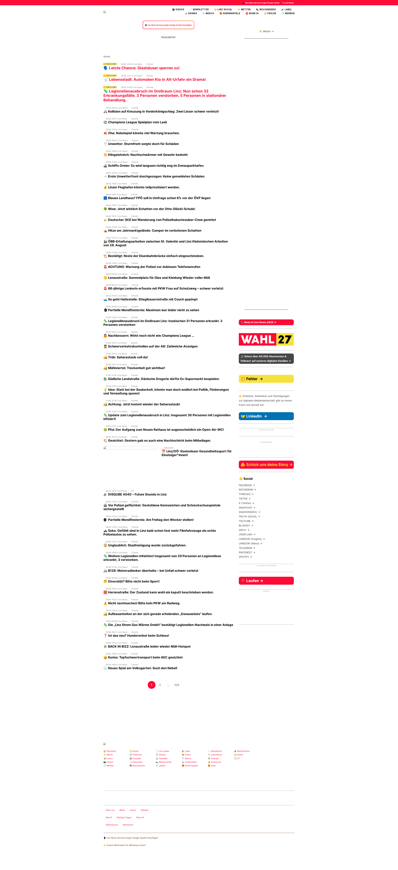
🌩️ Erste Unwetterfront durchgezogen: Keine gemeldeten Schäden (153, 176)
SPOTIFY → (245, 556)
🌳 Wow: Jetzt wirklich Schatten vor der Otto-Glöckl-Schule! (149, 209)
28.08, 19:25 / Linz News (116, 183)
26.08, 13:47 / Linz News (116, 501)
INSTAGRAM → (247, 489)
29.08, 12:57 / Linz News (131, 76)
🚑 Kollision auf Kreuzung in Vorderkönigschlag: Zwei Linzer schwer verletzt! (161, 111)
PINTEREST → (247, 552)
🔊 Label (286, 9)
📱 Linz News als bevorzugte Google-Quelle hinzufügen (130, 838)
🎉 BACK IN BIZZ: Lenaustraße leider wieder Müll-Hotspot (147, 646)
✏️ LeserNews (288, 3)
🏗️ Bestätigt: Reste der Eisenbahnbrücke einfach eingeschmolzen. (153, 256)
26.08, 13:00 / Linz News (116, 527)
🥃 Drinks (191, 13)
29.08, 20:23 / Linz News (116, 108)
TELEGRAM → (247, 547)
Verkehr (134, 332)
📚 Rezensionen (137, 765)
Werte (122, 810)
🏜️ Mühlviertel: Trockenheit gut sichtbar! (134, 368)
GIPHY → (244, 530)
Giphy (140, 782)
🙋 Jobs (212, 765)
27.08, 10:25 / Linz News (116, 400)
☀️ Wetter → (266, 31)
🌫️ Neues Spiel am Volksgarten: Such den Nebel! (140, 668)
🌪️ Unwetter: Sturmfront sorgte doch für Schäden (141, 144)
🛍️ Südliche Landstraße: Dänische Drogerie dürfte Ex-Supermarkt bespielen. (161, 379)
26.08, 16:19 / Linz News (116, 437)
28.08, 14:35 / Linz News (116, 238)
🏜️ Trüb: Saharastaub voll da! (125, 357)
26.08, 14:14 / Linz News (116, 491)
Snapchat (143, 56)
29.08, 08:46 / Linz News (116, 151)
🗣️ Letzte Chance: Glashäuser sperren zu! (141, 68)
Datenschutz (112, 824)
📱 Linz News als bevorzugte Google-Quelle (261, 3)
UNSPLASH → (247, 534)
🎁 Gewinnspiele (229, 13)
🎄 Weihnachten (242, 751)
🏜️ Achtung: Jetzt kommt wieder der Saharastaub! (141, 404)
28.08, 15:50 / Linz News (116, 205)
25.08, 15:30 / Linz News (116, 588)
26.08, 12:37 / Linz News (116, 541)
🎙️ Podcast (213, 758)
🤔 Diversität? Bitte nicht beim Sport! (131, 581)
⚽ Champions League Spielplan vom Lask (135, 122)
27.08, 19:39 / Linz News (116, 317)
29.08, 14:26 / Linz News (131, 64)
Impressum (128, 824)
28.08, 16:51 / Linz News (116, 194)
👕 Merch (208, 13)
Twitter (133, 56)
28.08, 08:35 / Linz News (116, 285)
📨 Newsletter (199, 9)
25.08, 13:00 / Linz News (116, 610)
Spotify (148, 56)
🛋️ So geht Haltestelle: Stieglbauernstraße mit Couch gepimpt (150, 299)
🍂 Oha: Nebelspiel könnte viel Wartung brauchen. (141, 133)
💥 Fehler (270, 13)
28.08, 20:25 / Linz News (116, 173)
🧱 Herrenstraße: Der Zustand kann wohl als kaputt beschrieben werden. (158, 592)
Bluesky (153, 56)
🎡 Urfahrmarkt (189, 762)
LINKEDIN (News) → (250, 543)
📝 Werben (108, 765)
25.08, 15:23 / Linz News (116, 599)
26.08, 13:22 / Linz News (116, 516)
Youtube (128, 56)
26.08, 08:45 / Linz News (116, 552)
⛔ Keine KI (252, 13)
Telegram (145, 782)
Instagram (113, 56)
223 (177, 684)
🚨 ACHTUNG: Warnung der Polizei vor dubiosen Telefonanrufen (151, 267)
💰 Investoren (214, 762)
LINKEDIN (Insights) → (252, 538)
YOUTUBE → (246, 521)
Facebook (118, 56)
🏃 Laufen (160, 765)
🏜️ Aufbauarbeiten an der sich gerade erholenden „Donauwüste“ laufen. (158, 614)
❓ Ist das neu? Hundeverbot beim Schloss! (136, 635)
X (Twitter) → (246, 503)
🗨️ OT (237, 758)
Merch (109, 817)
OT (132, 491)
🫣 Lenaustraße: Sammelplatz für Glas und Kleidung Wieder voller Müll (156, 278)
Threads (123, 56)
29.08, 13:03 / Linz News (116, 129)
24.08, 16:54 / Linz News (116, 664)
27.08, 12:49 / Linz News (116, 386)
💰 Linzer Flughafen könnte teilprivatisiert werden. (141, 187)
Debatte (144, 810)
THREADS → (246, 494)
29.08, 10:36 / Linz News (131, 87)
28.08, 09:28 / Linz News (116, 274)
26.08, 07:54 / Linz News (116, 567)
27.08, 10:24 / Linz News (116, 411)
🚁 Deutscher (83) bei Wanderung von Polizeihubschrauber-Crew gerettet (159, 220)
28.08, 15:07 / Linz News (116, 216)
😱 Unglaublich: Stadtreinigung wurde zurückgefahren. (144, 545)
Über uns (110, 810)
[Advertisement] (168, 711)
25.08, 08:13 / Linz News (116, 632)
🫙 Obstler (161, 754)
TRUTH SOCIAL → (249, 516)
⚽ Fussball (135, 758)
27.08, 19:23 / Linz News (116, 332)
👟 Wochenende (163, 762)
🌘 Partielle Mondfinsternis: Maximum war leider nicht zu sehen (151, 310)
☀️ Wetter (244, 9)
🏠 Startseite (109, 751)
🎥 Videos (178, 9)
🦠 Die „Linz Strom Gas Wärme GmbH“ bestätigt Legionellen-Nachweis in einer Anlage (168, 625)
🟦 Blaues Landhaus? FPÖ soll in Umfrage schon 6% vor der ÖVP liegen (157, 198)
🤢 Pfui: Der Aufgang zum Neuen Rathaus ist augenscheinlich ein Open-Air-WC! (163, 429)
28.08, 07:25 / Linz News (116, 296)
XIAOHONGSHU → (249, 512)
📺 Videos (108, 762)
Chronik (149, 64)
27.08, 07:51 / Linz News (116, 426)
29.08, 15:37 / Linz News (116, 119)
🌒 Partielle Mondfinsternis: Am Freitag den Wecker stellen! (148, 520)
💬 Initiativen (136, 754)
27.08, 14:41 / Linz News (116, 364)
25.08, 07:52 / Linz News (116, 643)
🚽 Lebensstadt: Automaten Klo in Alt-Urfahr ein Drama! (154, 79)
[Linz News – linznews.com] (104, 11)
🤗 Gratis (186, 754)
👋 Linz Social (223, 9)
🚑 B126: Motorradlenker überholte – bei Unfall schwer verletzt (150, 571)
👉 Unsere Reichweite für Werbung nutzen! (124, 845)
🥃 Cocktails (161, 758)
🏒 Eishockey (136, 762)
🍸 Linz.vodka (162, 751)
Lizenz (133, 810)
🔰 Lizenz (108, 758)
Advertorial (168, 448)
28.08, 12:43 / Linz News (116, 263)
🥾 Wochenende (266, 9)
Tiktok (138, 56)
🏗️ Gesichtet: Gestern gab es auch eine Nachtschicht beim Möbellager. (157, 440)
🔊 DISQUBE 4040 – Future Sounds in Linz (135, 494)
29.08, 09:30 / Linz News (117, 140)
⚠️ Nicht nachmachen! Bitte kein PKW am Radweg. (141, 603)
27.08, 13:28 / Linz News (116, 375)
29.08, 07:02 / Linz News (116, 162)
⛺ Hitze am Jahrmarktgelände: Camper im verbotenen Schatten (152, 230)
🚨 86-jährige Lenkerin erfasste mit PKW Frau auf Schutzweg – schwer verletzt (163, 288)
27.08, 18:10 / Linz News (116, 353)
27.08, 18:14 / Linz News (116, 343)
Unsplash (150, 782)
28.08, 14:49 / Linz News (116, 227)
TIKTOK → (245, 498)
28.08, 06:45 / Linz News (116, 306)
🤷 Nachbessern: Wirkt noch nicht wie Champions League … (148, 335)
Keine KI (140, 817)
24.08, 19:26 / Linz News (116, 654)
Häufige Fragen (124, 817)
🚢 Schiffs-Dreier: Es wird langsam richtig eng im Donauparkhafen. (153, 165)
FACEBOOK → (247, 485)
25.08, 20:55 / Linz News (116, 578)
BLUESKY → (246, 525)
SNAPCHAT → (247, 507)
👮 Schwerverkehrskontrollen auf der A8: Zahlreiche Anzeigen (150, 346)
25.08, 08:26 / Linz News (116, 621)
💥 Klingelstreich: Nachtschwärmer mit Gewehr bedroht (145, 155)
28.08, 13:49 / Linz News (116, 252)
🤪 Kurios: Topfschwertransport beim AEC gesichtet (143, 657)
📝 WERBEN (288, 13)
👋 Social (134, 751)
